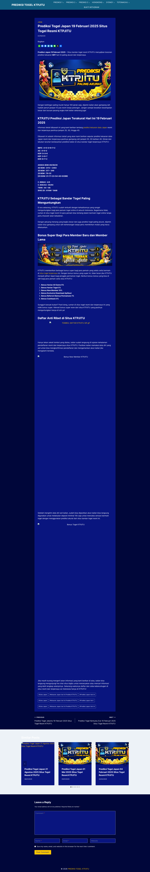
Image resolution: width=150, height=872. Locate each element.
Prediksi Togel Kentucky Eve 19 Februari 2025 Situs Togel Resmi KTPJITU (97, 720)
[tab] (70, 787)
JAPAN (40, 22)
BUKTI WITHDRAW (91, 7)
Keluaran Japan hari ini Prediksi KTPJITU (63, 694)
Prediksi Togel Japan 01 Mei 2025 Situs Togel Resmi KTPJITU (73, 772)
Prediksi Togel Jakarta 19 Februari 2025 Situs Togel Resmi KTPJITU (53, 720)
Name (38, 841)
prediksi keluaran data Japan (95, 127)
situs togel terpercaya (49, 273)
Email (66, 841)
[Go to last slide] (25, 764)
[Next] (125, 764)
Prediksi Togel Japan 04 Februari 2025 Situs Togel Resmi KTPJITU (111, 772)
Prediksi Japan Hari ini (87, 694)
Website (94, 841)
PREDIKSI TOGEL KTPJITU (78, 869)
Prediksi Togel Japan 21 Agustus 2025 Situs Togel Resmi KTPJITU (37, 772)
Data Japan (43, 694)
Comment (40, 813)
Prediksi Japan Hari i (87, 700)
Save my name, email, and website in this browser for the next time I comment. (66, 846)
